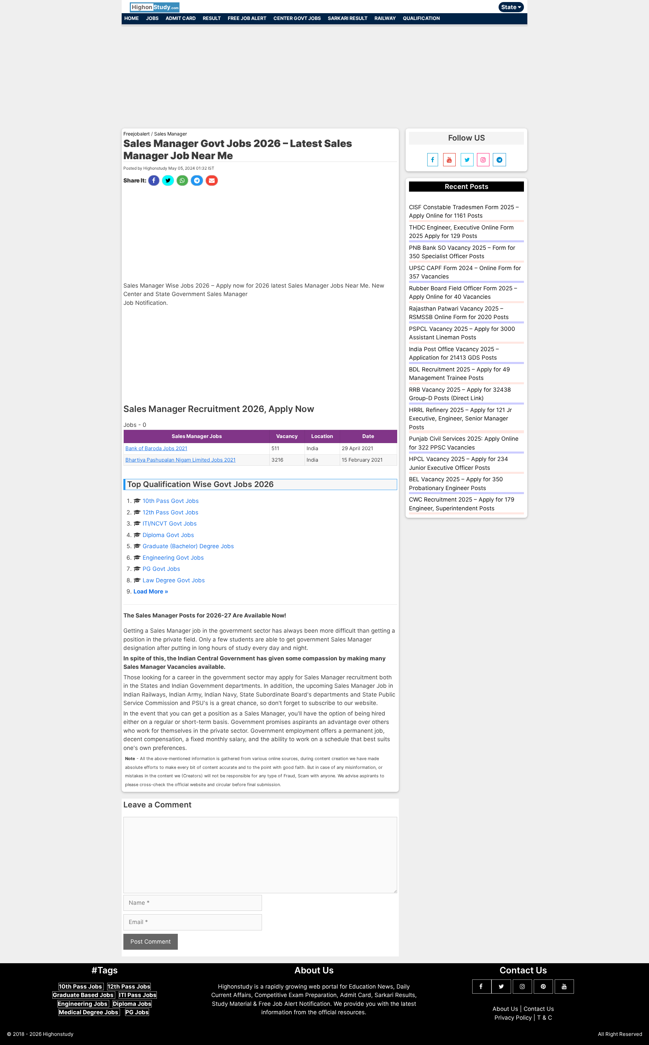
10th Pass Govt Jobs (171, 500)
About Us (505, 1008)
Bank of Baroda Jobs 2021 (156, 448)
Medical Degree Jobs (89, 1012)
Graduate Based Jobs (84, 995)
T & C (544, 1017)
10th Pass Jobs (81, 986)
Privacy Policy (513, 1017)
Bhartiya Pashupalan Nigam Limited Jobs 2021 (180, 460)
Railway (385, 18)
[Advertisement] (324, 73)
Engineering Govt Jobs (173, 557)
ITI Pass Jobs (138, 995)
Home (131, 18)
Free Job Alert (247, 18)
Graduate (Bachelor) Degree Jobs (188, 546)
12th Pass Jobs (128, 986)
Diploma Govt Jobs (168, 535)
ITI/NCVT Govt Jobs (170, 523)
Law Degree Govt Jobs (174, 580)
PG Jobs (137, 1012)
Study (155, 7)
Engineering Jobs (83, 1003)
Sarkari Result (347, 18)
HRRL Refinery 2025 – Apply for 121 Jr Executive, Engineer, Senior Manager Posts (460, 419)
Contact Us (539, 1008)
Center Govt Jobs (297, 18)
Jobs (152, 18)
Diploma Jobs (132, 1003)
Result (212, 18)
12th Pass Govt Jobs (170, 512)
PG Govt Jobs (161, 568)
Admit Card (181, 18)
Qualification (421, 18)
